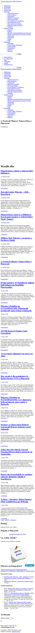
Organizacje (10, 37)
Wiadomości (7, 5)
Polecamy (10, 27)
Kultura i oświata (8, 28)
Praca (5, 60)
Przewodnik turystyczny (13, 22)
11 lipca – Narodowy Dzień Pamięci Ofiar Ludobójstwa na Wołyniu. (16, 500)
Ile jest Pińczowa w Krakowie (15, 21)
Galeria (6, 63)
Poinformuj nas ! (8, 64)
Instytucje (10, 49)
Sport (8, 40)
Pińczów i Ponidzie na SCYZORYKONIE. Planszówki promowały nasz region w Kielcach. (16, 308)
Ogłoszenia (10, 43)
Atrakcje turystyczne (13, 13)
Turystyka (6, 12)
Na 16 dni (23, 534)
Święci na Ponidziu (12, 19)
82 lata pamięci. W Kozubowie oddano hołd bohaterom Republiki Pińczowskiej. (17, 285)
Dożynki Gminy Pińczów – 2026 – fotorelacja (16, 577)
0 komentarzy (4, 188)
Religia (9, 39)
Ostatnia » (13, 520)
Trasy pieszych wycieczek (14, 24)
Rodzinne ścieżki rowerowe (14, 25)
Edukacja (9, 30)
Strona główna (8, 57)
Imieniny (3, 527)
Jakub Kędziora (16, 631)
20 (7, 520)
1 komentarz (4, 234)
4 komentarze (4, 327)
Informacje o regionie (13, 18)
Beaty (7, 527)
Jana (11, 527)
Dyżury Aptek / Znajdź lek (14, 45)
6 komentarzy (4, 302)
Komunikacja (11, 48)
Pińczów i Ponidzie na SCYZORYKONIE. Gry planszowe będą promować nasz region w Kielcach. (16, 400)
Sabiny (15, 527)
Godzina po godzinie (14, 534)
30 (8, 520)
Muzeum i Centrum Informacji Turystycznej (19, 33)
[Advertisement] (17, 145)
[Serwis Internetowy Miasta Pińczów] (11, 1)
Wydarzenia (7, 7)
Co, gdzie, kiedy (8, 58)
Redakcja (9, 51)
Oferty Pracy (7, 8)
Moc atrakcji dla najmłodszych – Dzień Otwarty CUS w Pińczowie (15, 377)
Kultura (9, 31)
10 (5, 520)
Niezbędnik (7, 42)
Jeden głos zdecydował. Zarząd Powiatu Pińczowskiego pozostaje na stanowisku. (16, 451)
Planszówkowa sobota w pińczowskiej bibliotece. (17, 578)
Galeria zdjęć (7, 10)
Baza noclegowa (11, 15)
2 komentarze (4, 257)
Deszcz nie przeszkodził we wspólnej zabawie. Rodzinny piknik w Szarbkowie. (16, 476)
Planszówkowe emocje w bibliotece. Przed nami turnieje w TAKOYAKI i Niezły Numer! (17, 216)
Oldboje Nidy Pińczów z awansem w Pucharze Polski (18, 581)
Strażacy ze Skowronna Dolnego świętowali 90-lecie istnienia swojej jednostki (16, 427)
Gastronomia (10, 16)
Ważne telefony (11, 46)
